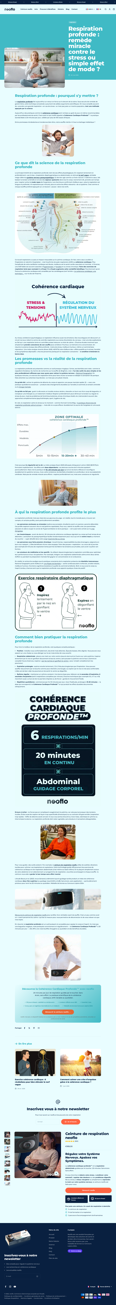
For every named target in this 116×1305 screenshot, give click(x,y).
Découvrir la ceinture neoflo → (58, 1012)
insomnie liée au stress (56, 539)
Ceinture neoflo (26, 9)
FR (100, 9)
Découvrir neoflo (88, 1190)
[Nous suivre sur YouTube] (15, 1286)
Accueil (51, 1234)
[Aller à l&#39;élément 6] (7, 1171)
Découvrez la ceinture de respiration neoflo (31, 915)
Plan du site (53, 1258)
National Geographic (84, 373)
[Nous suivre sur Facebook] (5, 1286)
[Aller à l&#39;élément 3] (7, 1149)
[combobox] (98, 9)
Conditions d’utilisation (52, 1298)
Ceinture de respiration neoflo (87, 1135)
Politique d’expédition (11, 1298)
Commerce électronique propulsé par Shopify (29, 1294)
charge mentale (25, 387)
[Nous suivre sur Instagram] (10, 1286)
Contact (74, 9)
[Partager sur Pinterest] (34, 1028)
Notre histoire (54, 1241)
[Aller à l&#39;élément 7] (7, 1178)
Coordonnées (38, 1298)
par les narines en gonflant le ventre (55, 661)
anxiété (59, 267)
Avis (36, 9)
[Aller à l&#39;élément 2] (7, 1142)
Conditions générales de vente (34, 1296)
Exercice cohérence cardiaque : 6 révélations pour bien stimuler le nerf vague (32, 1082)
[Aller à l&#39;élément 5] (7, 1164)
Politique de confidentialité (13, 1296)
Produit (51, 1238)
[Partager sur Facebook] (24, 1028)
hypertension (48, 267)
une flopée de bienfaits (52, 563)
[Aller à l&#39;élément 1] (7, 1135)
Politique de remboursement (55, 1296)
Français (92, 1286)
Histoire (61, 9)
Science (52, 1245)
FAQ (50, 1251)
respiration (73, 22)
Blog (67, 9)
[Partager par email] (39, 1028)
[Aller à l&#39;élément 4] (7, 1156)
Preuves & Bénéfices (48, 9)
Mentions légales (26, 1298)
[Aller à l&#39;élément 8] (7, 1185)
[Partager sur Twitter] (29, 1028)
